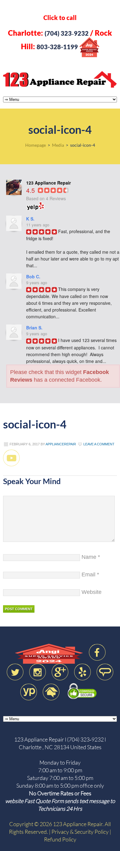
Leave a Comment (98, 444)
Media (58, 145)
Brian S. (34, 327)
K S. (30, 219)
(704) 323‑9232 (67, 33)
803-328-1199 (57, 46)
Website (92, 592)
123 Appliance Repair (60, 79)
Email (88, 574)
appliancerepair (61, 444)
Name (89, 557)
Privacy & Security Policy (80, 831)
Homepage (35, 145)
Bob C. (33, 276)
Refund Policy (60, 839)
